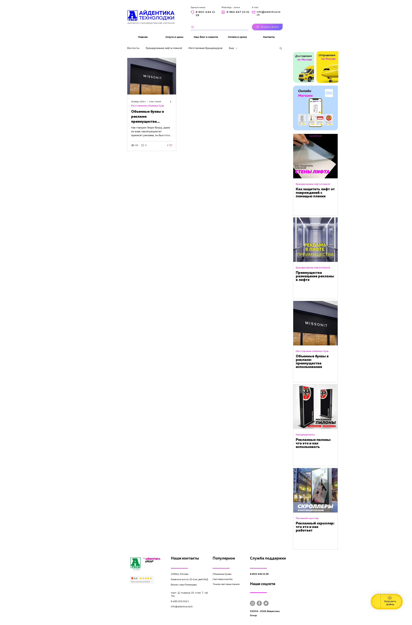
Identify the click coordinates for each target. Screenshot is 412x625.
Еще (231, 48)
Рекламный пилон (305, 435)
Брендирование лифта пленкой (164, 48)
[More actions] (172, 102)
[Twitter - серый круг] (266, 603)
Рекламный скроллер (307, 518)
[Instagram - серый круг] (252, 603)
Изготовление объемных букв (147, 106)
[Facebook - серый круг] (259, 603)
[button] (267, 27)
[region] (386, 601)
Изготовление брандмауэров (205, 48)
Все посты (133, 48)
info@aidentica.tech (182, 607)
